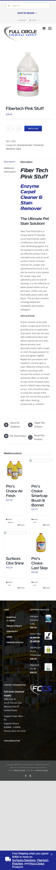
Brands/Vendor (25, 145)
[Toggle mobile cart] (44, 28)
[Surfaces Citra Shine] (15, 542)
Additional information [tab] (10, 170)
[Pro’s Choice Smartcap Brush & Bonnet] (40, 470)
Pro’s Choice (36, 863)
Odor (18, 148)
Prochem (17, 863)
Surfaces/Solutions (24, 860)
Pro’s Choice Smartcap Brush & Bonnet (39, 495)
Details (22, 525)
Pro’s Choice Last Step (39, 563)
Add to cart (33, 128)
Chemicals (39, 145)
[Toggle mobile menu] (50, 28)
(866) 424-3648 (18, 731)
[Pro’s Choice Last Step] (40, 542)
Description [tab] (9, 161)
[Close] (51, 854)
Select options (10, 520)
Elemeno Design (42, 770)
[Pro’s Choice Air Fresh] (15, 470)
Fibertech (10, 148)
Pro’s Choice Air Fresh (14, 491)
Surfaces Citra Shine (15, 560)
